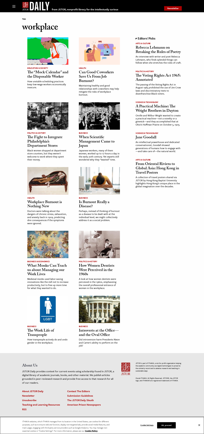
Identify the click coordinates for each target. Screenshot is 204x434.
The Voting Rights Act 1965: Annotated (158, 78)
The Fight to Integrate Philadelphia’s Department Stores (44, 141)
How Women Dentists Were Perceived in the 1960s (96, 270)
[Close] (199, 425)
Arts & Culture (143, 43)
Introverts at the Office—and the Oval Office (99, 333)
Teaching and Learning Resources (41, 404)
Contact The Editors (78, 391)
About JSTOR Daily (32, 391)
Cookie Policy (91, 430)
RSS (24, 409)
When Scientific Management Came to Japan (97, 141)
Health (82, 68)
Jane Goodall (146, 137)
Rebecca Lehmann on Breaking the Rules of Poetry (158, 50)
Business (83, 132)
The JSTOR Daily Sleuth (80, 400)
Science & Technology (147, 102)
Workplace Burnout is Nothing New (44, 204)
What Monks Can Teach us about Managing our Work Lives (47, 270)
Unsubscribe (29, 400)
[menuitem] (173, 8)
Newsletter (173, 8)
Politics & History (36, 132)
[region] (102, 425)
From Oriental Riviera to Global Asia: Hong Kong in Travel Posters (157, 168)
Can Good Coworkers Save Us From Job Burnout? (96, 76)
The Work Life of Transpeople (40, 333)
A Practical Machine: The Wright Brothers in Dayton (157, 108)
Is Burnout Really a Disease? (94, 204)
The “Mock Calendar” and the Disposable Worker (47, 74)
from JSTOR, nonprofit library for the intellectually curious (85, 9)
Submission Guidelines (80, 396)
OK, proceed (166, 425)
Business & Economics (38, 261)
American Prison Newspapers (84, 404)
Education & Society (37, 68)
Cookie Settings (147, 425)
